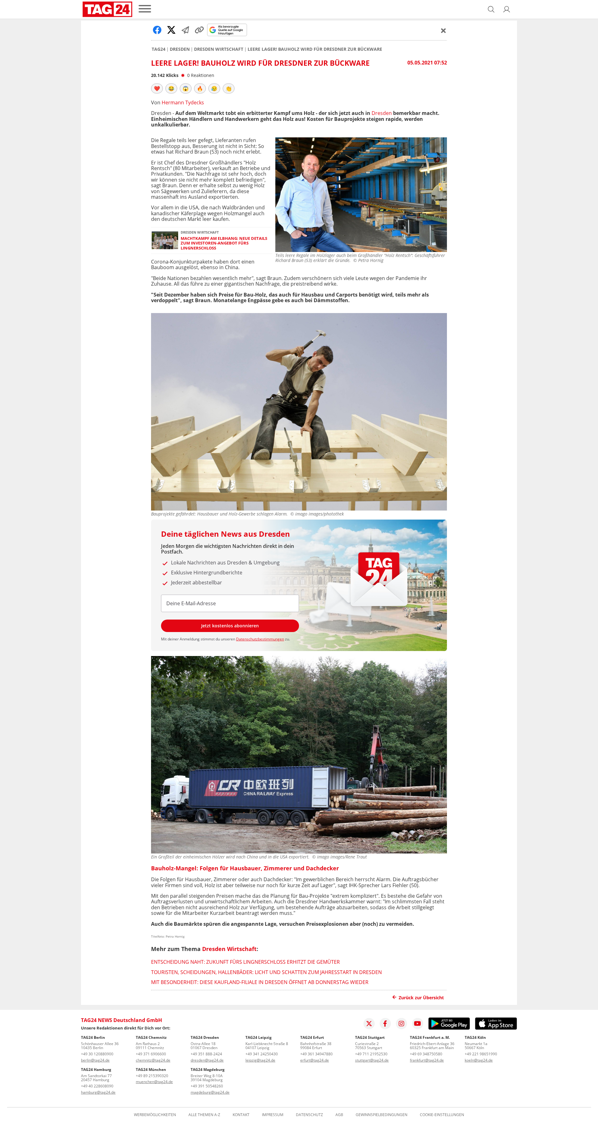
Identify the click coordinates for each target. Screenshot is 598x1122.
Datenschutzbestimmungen (260, 639)
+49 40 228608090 (97, 1086)
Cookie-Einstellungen (442, 1115)
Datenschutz (309, 1115)
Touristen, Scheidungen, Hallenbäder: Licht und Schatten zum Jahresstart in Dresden (266, 972)
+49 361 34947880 (316, 1054)
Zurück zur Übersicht (421, 998)
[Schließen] (443, 30)
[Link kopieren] (199, 30)
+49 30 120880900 (97, 1054)
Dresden (180, 49)
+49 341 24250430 (261, 1054)
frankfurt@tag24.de (427, 1060)
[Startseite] (107, 9)
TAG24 (158, 49)
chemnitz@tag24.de (153, 1060)
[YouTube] (417, 1023)
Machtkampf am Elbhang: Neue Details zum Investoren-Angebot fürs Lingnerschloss (224, 243)
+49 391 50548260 (207, 1086)
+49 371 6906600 (151, 1054)
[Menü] (144, 9)
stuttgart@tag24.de (372, 1060)
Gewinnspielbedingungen (381, 1115)
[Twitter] (369, 1023)
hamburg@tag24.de (98, 1092)
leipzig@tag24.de (260, 1060)
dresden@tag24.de (207, 1060)
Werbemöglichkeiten (155, 1115)
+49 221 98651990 (481, 1054)
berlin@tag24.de (95, 1060)
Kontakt (241, 1115)
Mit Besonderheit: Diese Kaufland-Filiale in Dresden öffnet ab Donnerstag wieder (259, 982)
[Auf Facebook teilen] (157, 30)
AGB (339, 1115)
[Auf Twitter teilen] (171, 30)
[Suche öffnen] (491, 9)
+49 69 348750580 (426, 1054)
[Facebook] (385, 1023)
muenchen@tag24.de (154, 1081)
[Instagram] (401, 1023)
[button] (507, 9)
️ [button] (157, 88)
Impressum (272, 1115)
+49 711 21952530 (371, 1054)
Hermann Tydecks (183, 102)
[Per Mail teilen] (185, 30)
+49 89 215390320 (152, 1075)
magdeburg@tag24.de (210, 1092)
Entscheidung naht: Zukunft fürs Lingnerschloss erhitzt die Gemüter (245, 961)
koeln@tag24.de (479, 1060)
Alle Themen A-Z (204, 1115)
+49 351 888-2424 (206, 1054)
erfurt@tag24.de (314, 1060)
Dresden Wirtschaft (218, 49)
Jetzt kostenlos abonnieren (230, 626)
